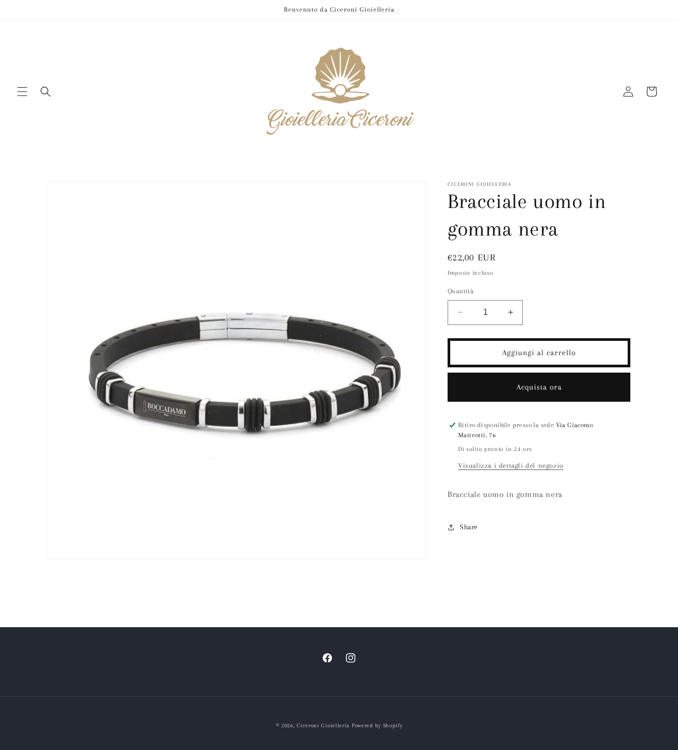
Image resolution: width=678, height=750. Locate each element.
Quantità (461, 291)
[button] (22, 91)
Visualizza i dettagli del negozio (511, 465)
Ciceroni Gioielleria (323, 725)
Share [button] (469, 527)
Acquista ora (539, 387)
